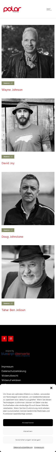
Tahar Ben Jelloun (13, 310)
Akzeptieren (28, 423)
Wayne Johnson (12, 89)
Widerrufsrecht (10, 375)
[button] (51, 387)
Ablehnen (28, 431)
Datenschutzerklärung (23, 447)
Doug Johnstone (12, 236)
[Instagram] (10, 338)
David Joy (8, 163)
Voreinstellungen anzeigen (28, 440)
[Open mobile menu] (50, 9)
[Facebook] (4, 338)
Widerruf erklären (11, 380)
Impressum (39, 447)
